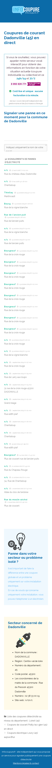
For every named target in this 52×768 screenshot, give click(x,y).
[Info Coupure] (26, 11)
